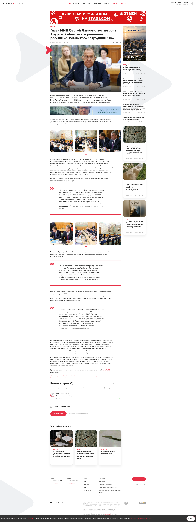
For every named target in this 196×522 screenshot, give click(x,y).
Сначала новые (107, 383)
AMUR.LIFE (106, 370)
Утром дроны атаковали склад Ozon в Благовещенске (133, 118)
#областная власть (81, 376)
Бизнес (89, 3)
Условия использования (105, 484)
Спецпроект (97, 3)
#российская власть (98, 376)
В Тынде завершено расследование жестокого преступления (110, 453)
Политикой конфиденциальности (141, 518)
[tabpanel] (61, 141)
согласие (30, 518)
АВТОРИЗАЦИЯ (58, 413)
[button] (144, 484)
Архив (84, 487)
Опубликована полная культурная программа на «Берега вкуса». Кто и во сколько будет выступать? (132, 68)
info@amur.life (54, 483)
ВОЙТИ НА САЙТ (138, 479)
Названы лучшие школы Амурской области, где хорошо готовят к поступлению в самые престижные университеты (134, 107)
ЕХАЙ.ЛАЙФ (107, 3)
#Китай (69, 376)
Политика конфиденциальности (108, 487)
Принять (190, 518)
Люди (83, 3)
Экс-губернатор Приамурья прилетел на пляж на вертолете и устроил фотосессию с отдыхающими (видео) (134, 94)
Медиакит (102, 481)
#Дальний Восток (57, 376)
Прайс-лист (102, 478)
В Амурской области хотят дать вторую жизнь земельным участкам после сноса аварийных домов (134, 150)
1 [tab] (86, 154)
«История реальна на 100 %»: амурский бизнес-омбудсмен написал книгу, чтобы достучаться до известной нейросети (134, 224)
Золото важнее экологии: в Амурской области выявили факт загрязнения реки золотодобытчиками (134, 187)
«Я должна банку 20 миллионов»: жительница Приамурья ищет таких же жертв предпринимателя (61, 454)
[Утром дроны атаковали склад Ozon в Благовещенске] (145, 121)
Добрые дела (87, 490)
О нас (100, 495)
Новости (76, 3)
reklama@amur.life (71, 483)
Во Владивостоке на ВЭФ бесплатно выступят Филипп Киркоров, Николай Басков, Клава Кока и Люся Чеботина (133, 81)
